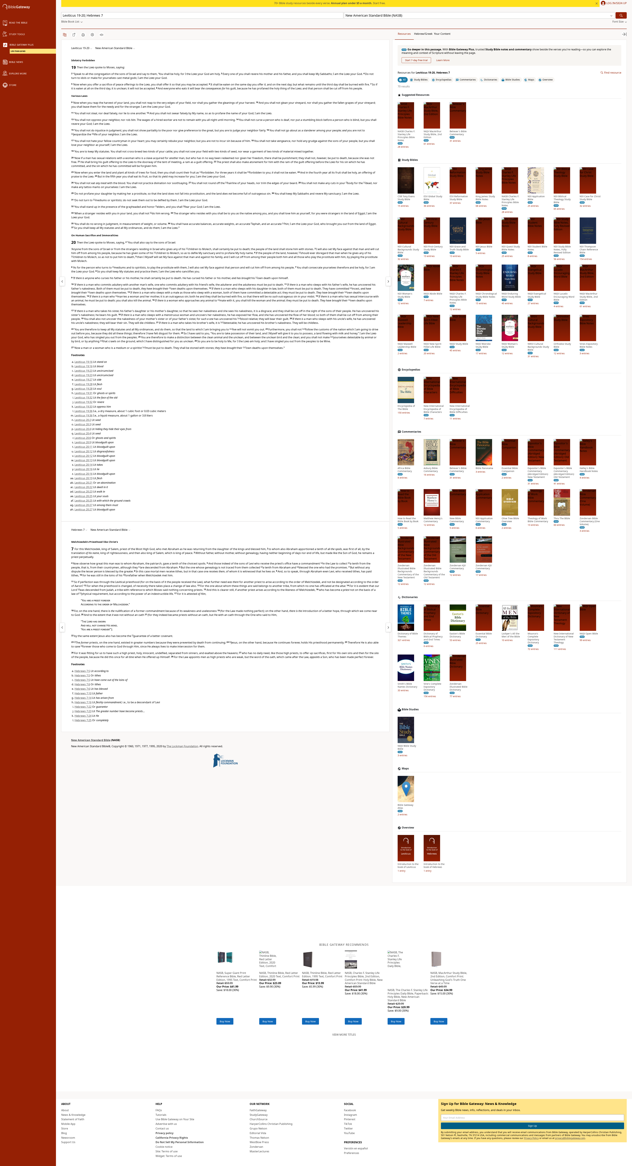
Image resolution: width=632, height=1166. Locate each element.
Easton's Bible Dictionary (457, 635)
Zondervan (256, 1147)
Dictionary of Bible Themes (408, 635)
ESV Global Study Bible (433, 198)
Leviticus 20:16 (83, 469)
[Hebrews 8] (388, 627)
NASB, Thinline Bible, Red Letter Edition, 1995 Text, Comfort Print (322, 974)
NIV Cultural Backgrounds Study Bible (408, 249)
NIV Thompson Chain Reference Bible (589, 249)
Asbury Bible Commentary (431, 470)
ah (245, 347)
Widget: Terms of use (169, 1156)
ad (304, 329)
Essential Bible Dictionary (484, 635)
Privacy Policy (531, 1138)
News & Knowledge (73, 1115)
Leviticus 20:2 (83, 420)
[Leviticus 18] (62, 281)
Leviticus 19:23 (83, 371)
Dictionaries (410, 597)
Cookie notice (164, 1147)
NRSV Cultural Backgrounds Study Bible (538, 346)
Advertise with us (166, 1124)
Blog (64, 1133)
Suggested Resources (415, 95)
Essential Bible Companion (510, 470)
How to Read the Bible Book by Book (408, 520)
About (65, 1110)
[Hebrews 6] (62, 627)
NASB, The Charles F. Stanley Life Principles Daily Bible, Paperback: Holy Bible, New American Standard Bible (408, 995)
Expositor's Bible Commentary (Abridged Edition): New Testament (538, 473)
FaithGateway (258, 1110)
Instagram (350, 1115)
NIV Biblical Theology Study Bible (562, 199)
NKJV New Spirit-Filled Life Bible (433, 345)
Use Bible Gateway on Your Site (175, 1119)
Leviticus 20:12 (83, 451)
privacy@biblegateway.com (570, 1138)
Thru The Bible (562, 518)
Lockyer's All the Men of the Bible (511, 635)
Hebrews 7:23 (83, 711)
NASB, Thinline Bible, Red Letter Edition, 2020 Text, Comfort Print (279, 974)
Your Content (442, 34)
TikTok (348, 1124)
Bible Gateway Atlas (405, 806)
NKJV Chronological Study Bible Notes (486, 295)
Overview (408, 827)
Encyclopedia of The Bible (406, 407)
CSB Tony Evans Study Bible (406, 198)
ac (231, 329)
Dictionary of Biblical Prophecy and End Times (433, 636)
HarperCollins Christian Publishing (271, 1124)
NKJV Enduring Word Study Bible (511, 295)
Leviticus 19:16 (83, 362)
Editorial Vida (258, 1133)
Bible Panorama (484, 468)
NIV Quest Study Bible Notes (511, 248)
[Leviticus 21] (388, 281)
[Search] (621, 15)
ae (332, 336)
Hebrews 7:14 (83, 698)
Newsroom (68, 1137)
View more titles (344, 1034)
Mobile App (68, 1124)
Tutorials (161, 1115)
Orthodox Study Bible (562, 345)
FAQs (159, 1110)
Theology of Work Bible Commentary (538, 520)
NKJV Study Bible (459, 343)
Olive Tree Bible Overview (510, 520)
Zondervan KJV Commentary (458, 567)
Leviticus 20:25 (83, 496)
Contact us (162, 1128)
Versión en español (356, 1148)
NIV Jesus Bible (484, 246)
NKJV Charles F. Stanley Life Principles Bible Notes (458, 298)
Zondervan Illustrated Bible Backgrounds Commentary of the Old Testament (434, 571)
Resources (404, 34)
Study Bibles (410, 160)
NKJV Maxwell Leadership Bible (407, 345)
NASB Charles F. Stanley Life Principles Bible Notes (406, 136)
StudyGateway (259, 1115)
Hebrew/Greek (423, 34)
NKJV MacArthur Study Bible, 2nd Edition (433, 134)
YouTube (349, 1133)
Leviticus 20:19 (83, 478)
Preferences (351, 1153)
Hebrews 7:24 (83, 716)
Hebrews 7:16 (83, 702)
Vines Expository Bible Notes (589, 345)
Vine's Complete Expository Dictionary (432, 686)
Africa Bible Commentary (405, 470)
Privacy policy (164, 1133)
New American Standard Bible (90, 740)
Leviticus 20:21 (83, 482)
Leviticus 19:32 (83, 397)
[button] (613, 3)
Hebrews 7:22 (83, 707)
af (101, 340)
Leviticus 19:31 (83, 393)
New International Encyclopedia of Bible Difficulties (460, 408)
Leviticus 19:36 (83, 411)
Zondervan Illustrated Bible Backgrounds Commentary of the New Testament (408, 571)
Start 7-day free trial (416, 60)
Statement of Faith (72, 1119)
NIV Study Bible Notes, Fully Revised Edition (562, 249)
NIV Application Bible (536, 198)
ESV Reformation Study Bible (459, 198)
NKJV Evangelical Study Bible (537, 295)
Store (64, 1128)
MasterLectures (259, 1151)
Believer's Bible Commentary (458, 133)
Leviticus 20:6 (83, 438)
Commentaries (411, 431)
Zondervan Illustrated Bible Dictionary (458, 686)
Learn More (442, 60)
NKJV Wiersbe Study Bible (483, 345)
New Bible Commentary (457, 520)
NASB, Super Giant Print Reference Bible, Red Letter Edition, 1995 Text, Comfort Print (236, 976)
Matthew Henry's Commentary (433, 520)
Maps (405, 768)
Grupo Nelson (258, 1128)
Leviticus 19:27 (83, 379)
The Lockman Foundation (182, 746)
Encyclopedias (411, 369)
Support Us (68, 1142)
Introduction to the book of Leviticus (408, 866)
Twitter (348, 1128)
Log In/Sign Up (616, 3)
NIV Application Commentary (484, 520)
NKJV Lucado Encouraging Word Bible (564, 296)
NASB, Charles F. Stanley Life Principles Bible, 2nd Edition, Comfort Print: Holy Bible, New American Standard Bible (364, 978)
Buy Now (225, 1021)
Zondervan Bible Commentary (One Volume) (590, 521)
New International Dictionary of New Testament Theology (564, 638)
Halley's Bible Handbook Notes (589, 470)
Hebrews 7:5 (82, 671)
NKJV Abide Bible (433, 293)
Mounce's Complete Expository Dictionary (533, 638)
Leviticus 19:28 (83, 384)
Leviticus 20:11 (83, 447)
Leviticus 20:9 (83, 442)
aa (239, 318)
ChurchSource (258, 1119)
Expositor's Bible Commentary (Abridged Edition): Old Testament (564, 473)
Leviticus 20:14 (83, 465)
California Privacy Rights (172, 1137)
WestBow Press (259, 1142)
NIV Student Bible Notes (537, 248)
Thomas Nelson (259, 1137)
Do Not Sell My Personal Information (180, 1142)
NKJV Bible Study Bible (407, 747)
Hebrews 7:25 (83, 720)
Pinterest (349, 1119)
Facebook (350, 1110)
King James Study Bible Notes (485, 198)
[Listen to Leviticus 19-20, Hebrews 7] (101, 34)
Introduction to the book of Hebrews (434, 866)
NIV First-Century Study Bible (433, 248)
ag (144, 347)
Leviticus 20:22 (83, 487)
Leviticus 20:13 (83, 460)
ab (222, 322)
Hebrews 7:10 (83, 693)
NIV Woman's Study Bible (405, 295)
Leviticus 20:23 (83, 491)
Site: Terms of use (167, 1151)
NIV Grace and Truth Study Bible (459, 248)
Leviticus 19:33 (83, 406)
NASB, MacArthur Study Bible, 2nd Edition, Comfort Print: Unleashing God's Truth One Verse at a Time (448, 978)
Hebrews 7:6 (82, 684)
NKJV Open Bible (589, 633)
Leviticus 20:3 (83, 424)
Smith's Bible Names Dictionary (407, 685)
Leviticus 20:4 (83, 429)
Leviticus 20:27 (83, 505)
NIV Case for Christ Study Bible (590, 198)
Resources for (424, 72)
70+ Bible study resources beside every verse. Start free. (329, 3)
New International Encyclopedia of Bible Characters (434, 408)
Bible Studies (410, 709)
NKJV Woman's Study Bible (510, 345)
